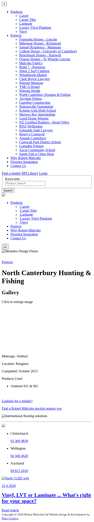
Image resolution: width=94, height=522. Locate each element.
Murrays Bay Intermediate (37, 114)
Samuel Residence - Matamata (40, 47)
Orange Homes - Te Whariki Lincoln (44, 59)
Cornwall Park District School (40, 142)
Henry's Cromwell (32, 134)
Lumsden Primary (31, 146)
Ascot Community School (37, 150)
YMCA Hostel (29, 87)
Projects (15, 35)
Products (16, 12)
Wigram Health (29, 91)
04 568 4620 (19, 456)
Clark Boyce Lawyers (34, 79)
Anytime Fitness (30, 98)
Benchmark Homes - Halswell (40, 55)
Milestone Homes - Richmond (40, 43)
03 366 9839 (19, 441)
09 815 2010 (19, 471)
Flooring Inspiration (24, 162)
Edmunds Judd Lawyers (36, 130)
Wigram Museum (31, 83)
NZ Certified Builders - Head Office (44, 122)
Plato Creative (10, 518)
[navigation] (47, 220)
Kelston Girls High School (37, 110)
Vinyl (23, 31)
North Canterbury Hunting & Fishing (45, 95)
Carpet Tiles (27, 20)
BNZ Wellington (30, 126)
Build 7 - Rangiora (32, 67)
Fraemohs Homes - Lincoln (38, 39)
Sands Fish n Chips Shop (36, 154)
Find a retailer (11, 173)
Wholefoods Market (33, 75)
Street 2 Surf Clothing (34, 71)
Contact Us (18, 166)
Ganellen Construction (34, 102)
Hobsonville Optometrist (36, 106)
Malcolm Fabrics (30, 63)
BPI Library (30, 173)
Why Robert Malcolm (25, 158)
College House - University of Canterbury (48, 51)
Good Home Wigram (33, 118)
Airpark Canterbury (32, 138)
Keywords (12, 179)
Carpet (23, 16)
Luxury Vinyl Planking (35, 27)
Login (43, 173)
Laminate (25, 23)
